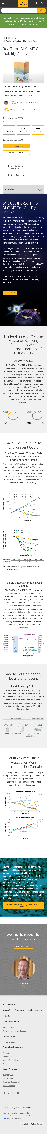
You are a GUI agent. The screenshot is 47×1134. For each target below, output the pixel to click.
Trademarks (24, 1116)
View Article (10, 293)
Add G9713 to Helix (16, 152)
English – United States (32, 1124)
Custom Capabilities (10, 1060)
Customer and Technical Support (15, 1031)
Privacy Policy (24, 1113)
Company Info (8, 1075)
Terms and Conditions (10, 1116)
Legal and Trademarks (10, 1113)
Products (6, 1053)
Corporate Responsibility (12, 1082)
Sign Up (7, 1016)
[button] (41, 10)
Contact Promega (9, 1027)
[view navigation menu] (3, 3)
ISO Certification (9, 1078)
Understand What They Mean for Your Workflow (23, 905)
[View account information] (36, 3)
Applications (7, 1056)
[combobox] (19, 10)
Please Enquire (16, 146)
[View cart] (42, 3)
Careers (6, 1089)
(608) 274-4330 (9, 1042)
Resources (7, 1064)
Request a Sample (16, 167)
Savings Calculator (16, 175)
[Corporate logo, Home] (23, 3)
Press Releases (9, 1086)
